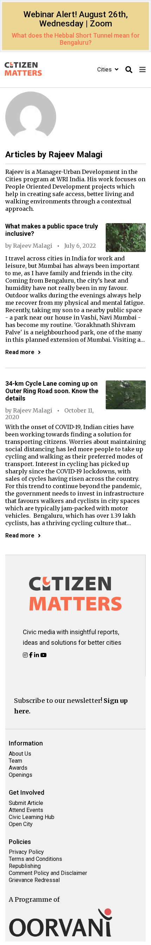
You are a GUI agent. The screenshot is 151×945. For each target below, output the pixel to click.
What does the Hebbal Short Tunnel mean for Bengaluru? (76, 39)
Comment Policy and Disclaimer (48, 873)
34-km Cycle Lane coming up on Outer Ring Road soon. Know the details (51, 391)
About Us (20, 753)
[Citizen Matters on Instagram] (26, 655)
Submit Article (26, 803)
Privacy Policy (26, 852)
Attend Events (26, 810)
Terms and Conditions (35, 859)
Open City (21, 824)
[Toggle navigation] (142, 70)
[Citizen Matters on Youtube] (43, 655)
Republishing (25, 866)
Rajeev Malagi (32, 245)
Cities (105, 69)
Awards (18, 767)
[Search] (128, 70)
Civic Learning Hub (31, 817)
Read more (19, 352)
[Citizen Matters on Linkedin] (37, 655)
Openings (20, 774)
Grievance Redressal (34, 880)
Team (15, 760)
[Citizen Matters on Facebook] (31, 655)
